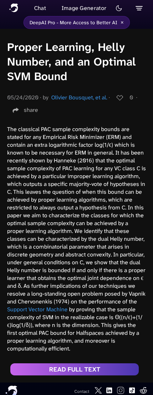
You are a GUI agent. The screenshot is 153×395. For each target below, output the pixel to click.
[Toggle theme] (119, 8)
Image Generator (84, 8)
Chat (40, 8)
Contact (81, 391)
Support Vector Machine (37, 309)
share (31, 110)
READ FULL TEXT (74, 369)
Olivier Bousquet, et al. (79, 97)
